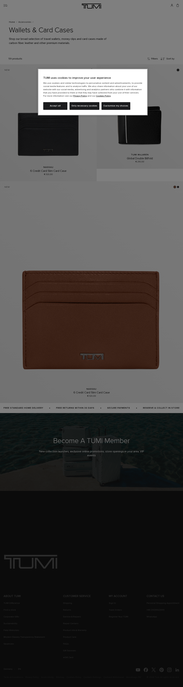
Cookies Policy (103, 96)
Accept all (55, 106)
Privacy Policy (80, 96)
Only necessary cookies (84, 106)
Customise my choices (115, 106)
